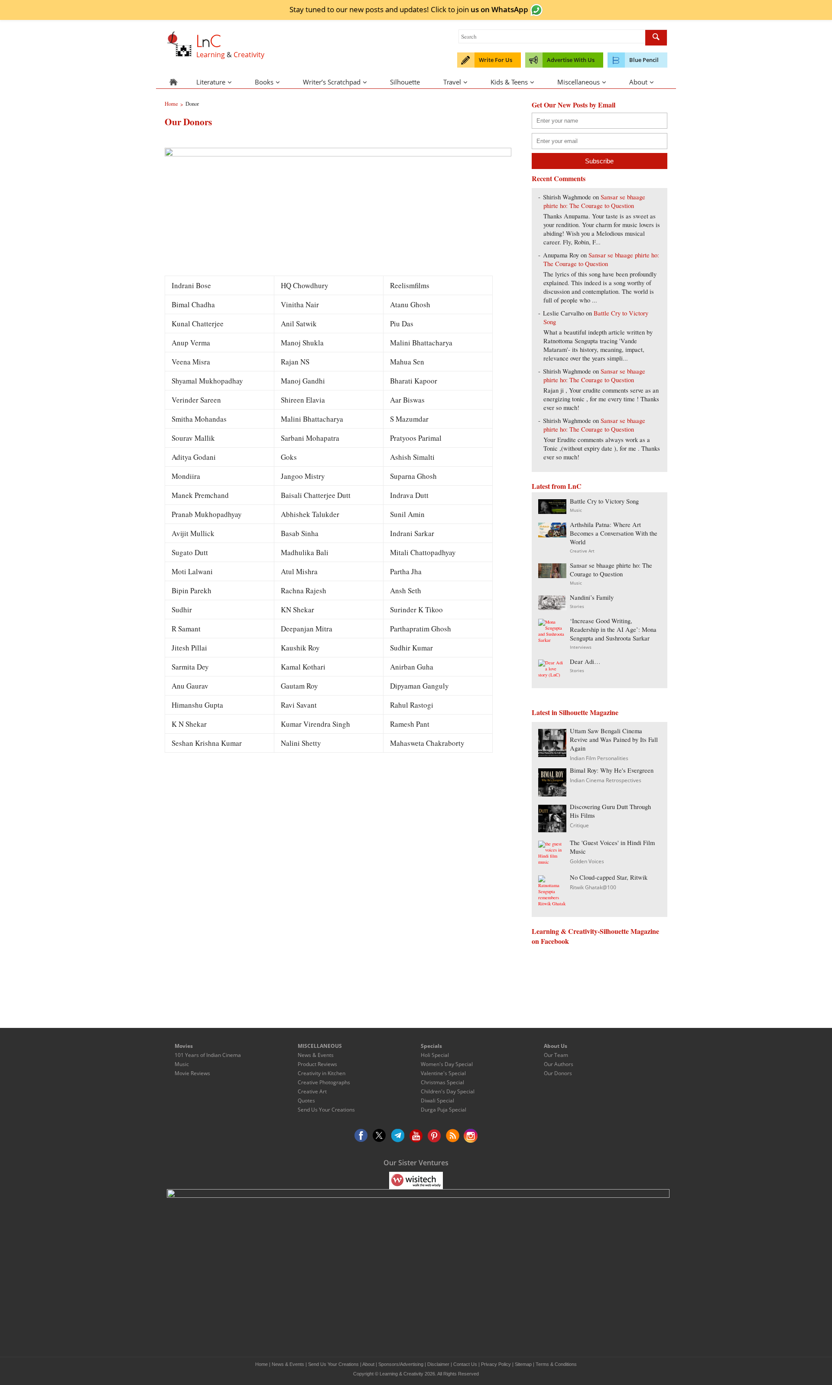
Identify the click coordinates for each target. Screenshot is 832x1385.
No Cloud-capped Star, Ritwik (608, 877)
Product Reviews (317, 1064)
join (492, 9)
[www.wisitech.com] (416, 1180)
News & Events (316, 1055)
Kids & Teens (509, 82)
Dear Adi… (585, 661)
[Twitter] (380, 1136)
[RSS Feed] (452, 1136)
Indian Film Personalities (599, 758)
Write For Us (495, 60)
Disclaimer (438, 1364)
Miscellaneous (578, 82)
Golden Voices (587, 861)
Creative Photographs (324, 1082)
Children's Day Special (447, 1091)
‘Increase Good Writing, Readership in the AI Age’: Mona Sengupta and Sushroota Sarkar (613, 629)
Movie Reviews (192, 1073)
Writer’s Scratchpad (332, 82)
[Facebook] (361, 1136)
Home (261, 1364)
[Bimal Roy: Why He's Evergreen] (552, 793)
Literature (210, 82)
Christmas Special (442, 1082)
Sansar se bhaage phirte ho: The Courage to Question (594, 201)
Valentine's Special (443, 1073)
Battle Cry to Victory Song (604, 501)
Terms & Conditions (556, 1364)
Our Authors (558, 1064)
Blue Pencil (644, 60)
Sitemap (523, 1364)
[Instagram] (471, 1136)
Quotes (306, 1100)
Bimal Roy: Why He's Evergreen (611, 770)
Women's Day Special (447, 1064)
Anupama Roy (561, 255)
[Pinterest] (434, 1136)
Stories (577, 606)
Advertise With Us (571, 60)
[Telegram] (398, 1136)
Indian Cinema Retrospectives (605, 780)
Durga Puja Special (443, 1109)
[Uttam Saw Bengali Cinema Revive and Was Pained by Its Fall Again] (552, 754)
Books (264, 82)
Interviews (581, 647)
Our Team (556, 1055)
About (638, 82)
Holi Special (435, 1055)
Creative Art (582, 551)
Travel (452, 82)
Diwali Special (437, 1100)
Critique (579, 825)
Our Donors (558, 1073)
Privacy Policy (496, 1364)
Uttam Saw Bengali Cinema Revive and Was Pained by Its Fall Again (614, 739)
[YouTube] (416, 1136)
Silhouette (405, 82)
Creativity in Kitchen (321, 1073)
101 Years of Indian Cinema (208, 1055)
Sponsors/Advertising (400, 1364)
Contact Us (465, 1364)
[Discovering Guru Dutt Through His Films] (552, 829)
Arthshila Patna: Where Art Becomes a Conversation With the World (613, 533)
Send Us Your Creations (326, 1109)
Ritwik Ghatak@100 (593, 887)
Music (576, 510)
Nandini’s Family (592, 597)
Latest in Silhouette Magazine (575, 712)
